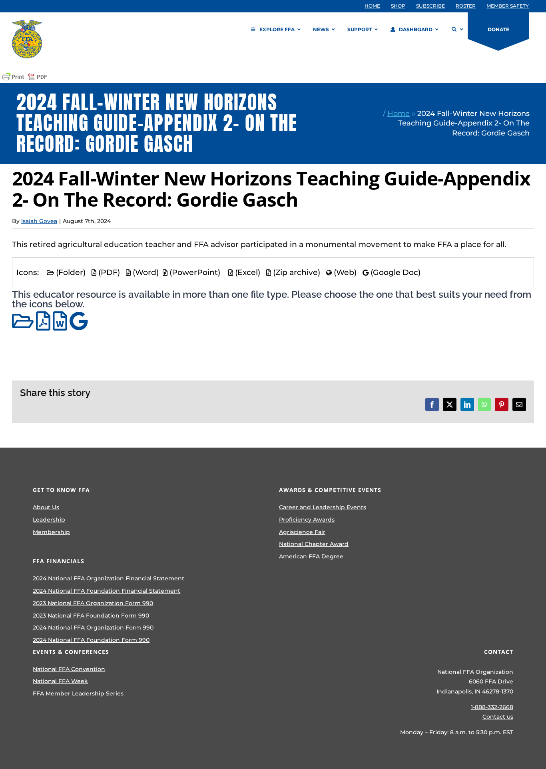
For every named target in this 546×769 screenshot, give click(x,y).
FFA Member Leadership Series (78, 693)
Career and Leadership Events (322, 507)
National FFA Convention (69, 669)
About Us (46, 507)
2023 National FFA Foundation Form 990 (91, 615)
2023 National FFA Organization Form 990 (93, 603)
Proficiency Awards (307, 519)
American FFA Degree (311, 556)
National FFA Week (60, 681)
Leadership (49, 519)
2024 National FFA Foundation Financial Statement (106, 590)
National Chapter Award (314, 544)
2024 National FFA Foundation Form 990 (91, 639)
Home (398, 113)
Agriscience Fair (302, 532)
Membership (51, 532)
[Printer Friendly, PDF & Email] (25, 77)
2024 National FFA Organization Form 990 (93, 627)
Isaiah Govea (39, 221)
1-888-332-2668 (492, 707)
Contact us (497, 716)
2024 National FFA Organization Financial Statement (108, 578)
